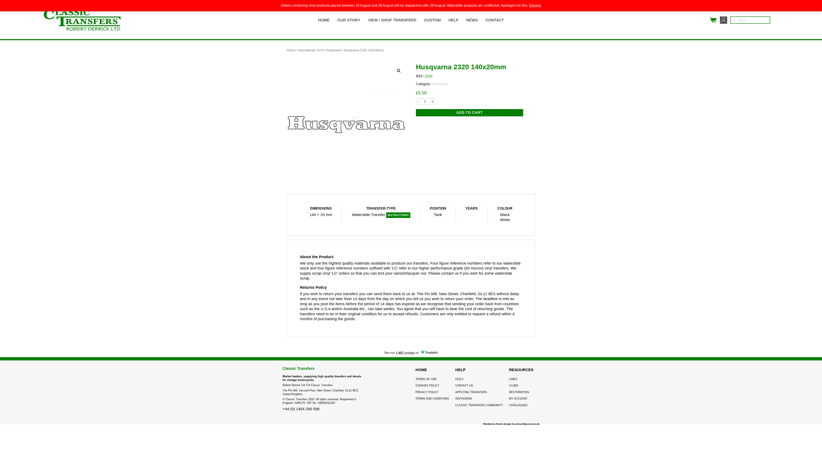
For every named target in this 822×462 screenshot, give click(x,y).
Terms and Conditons (432, 398)
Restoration (519, 392)
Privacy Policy (427, 392)
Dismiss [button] (535, 5)
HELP (460, 370)
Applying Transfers (471, 392)
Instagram (463, 398)
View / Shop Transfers (392, 20)
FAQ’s (459, 379)
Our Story (348, 20)
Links (513, 379)
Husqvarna (333, 50)
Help (453, 20)
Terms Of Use (426, 379)
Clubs (513, 385)
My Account (518, 398)
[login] (723, 20)
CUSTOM (432, 20)
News (472, 20)
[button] (399, 71)
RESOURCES (521, 370)
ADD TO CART (469, 112)
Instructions (398, 215)
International (306, 50)
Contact (494, 20)
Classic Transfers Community (479, 405)
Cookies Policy (427, 385)
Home (324, 20)
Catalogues (518, 405)
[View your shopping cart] (713, 20)
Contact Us (464, 385)
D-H (320, 50)
